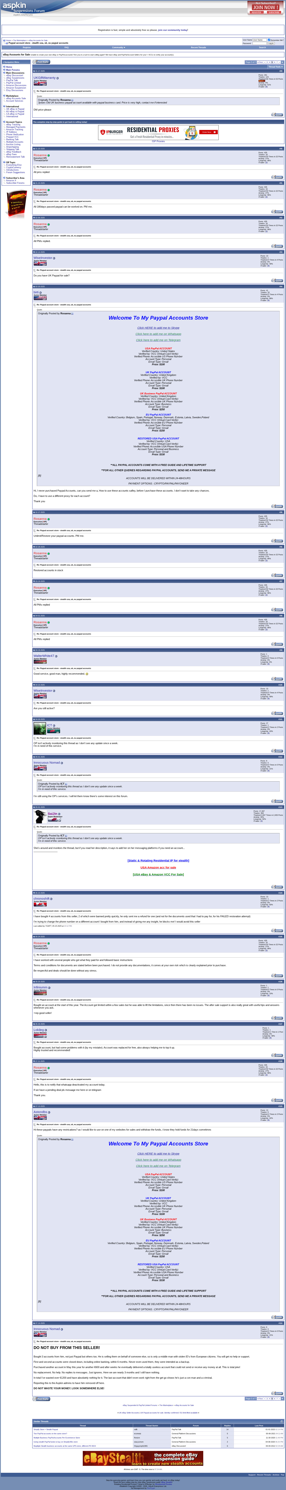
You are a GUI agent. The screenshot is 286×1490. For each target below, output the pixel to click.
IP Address (11, 132)
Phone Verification (15, 134)
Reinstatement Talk (15, 157)
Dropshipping (12, 147)
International (12, 116)
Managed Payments (15, 127)
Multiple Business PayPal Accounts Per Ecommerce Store (57, 1438)
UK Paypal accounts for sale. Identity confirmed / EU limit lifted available (169, 1413)
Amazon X (11, 180)
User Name (247, 40)
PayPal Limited (13, 83)
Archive (276, 1475)
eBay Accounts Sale (16, 98)
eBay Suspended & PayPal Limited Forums (140, 1405)
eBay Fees (11, 154)
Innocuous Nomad (47, 762)
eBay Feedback (13, 152)
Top (282, 1475)
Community (117, 47)
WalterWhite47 (44, 656)
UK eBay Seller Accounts (129, 1413)
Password (247, 43)
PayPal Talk (12, 80)
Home (8, 40)
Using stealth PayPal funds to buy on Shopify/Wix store (56, 1442)
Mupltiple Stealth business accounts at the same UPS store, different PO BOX (65, 1446)
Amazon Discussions (16, 85)
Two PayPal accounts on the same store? (50, 1434)
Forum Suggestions (15, 172)
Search (262, 47)
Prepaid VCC (12, 137)
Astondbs (40, 1112)
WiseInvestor (43, 258)
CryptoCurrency (13, 167)
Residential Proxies (163, 1484)
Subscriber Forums (15, 183)
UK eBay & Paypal (15, 109)
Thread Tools (275, 67)
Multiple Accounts (14, 142)
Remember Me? (277, 40)
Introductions (12, 170)
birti (36, 292)
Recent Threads (198, 47)
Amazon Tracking (14, 129)
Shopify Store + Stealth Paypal (46, 1429)
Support (252, 1475)
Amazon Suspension (16, 88)
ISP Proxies (158, 141)
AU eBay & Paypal (15, 111)
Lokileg (39, 1030)
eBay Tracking (13, 124)
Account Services (14, 101)
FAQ (67, 47)
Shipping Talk (12, 149)
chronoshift (41, 898)
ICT (49, 725)
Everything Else (14, 165)
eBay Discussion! (14, 75)
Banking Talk (12, 139)
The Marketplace (20, 40)
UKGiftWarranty (45, 77)
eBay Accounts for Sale (38, 40)
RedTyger (151, 1488)
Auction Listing (13, 144)
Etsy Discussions (14, 90)
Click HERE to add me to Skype (158, 328)
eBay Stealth (166, 1482)
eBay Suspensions (15, 78)
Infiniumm (40, 987)
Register (27, 47)
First (260, 62)
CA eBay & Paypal (15, 114)
